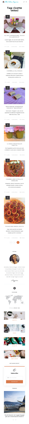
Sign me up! (14, 381)
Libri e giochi (14, 358)
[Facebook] (14, 288)
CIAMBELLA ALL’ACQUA (14, 71)
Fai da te (14, 345)
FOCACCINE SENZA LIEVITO (14, 226)
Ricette (14, 320)
